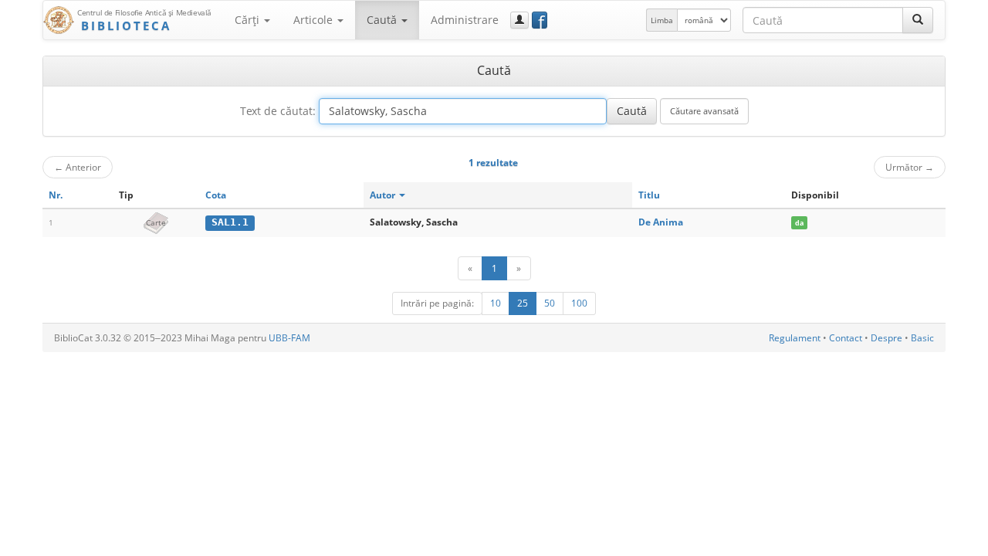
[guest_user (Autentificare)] (519, 20)
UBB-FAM (289, 337)
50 (549, 303)
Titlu (649, 195)
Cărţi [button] (248, 19)
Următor (909, 167)
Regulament (795, 337)
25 (522, 303)
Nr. (56, 195)
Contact (845, 337)
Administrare (465, 19)
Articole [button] (314, 19)
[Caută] (917, 20)
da (799, 223)
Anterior (77, 167)
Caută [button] (383, 19)
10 (495, 303)
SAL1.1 (230, 222)
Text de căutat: (278, 110)
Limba (662, 20)
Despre (886, 337)
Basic (922, 337)
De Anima (660, 222)
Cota (215, 195)
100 (579, 303)
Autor (384, 195)
